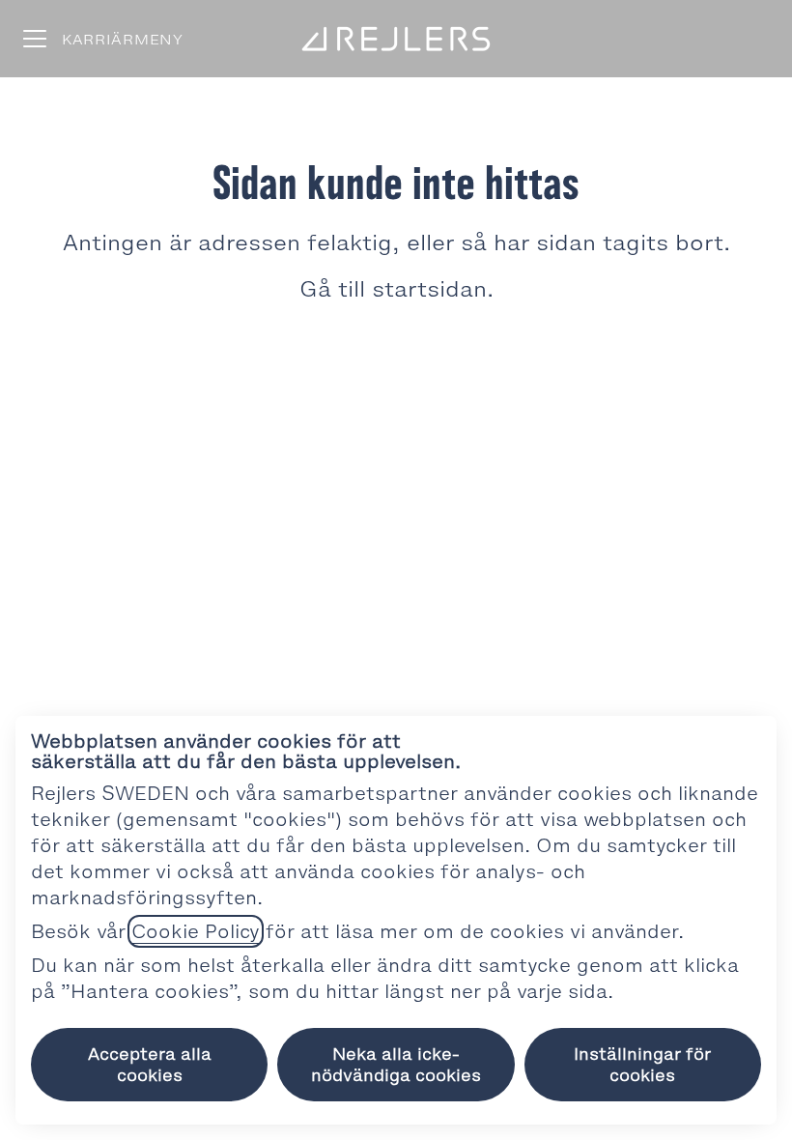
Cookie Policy (195, 931)
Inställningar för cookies (642, 1064)
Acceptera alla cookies (150, 1064)
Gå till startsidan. (396, 289)
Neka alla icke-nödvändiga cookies (396, 1064)
